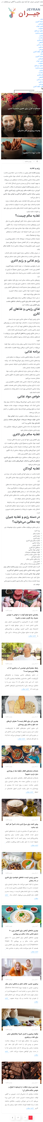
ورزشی (41, 49)
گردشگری (40, 40)
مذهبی (41, 47)
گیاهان (41, 42)
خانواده (41, 28)
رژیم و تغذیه (39, 33)
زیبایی (41, 35)
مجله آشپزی (39, 21)
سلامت (41, 38)
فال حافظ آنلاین (38, 51)
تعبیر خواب (39, 26)
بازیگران (40, 24)
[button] (21, 89)
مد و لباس (40, 45)
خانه (41, 19)
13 (18, 1117)
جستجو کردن (39, 91)
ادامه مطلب (32, 636)
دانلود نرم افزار (38, 31)
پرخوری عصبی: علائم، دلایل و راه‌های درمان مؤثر (21, 984)
